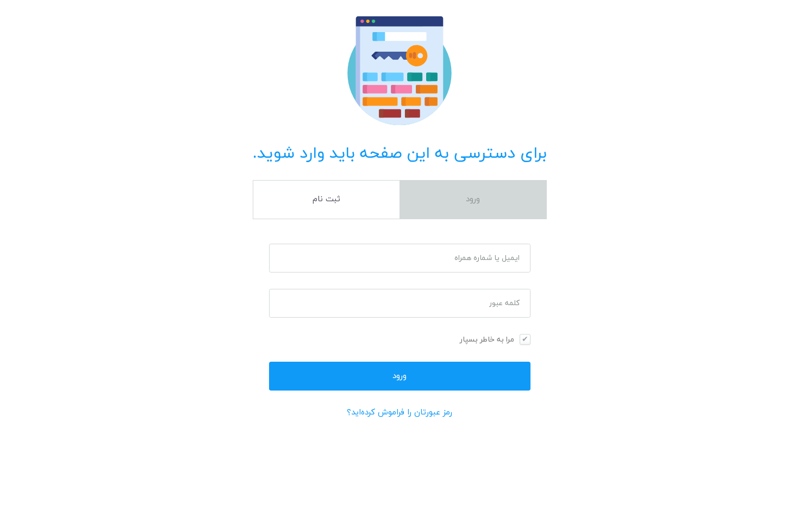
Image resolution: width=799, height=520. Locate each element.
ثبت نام (326, 199)
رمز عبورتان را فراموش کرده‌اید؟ (399, 412)
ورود (473, 199)
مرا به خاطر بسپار (487, 340)
